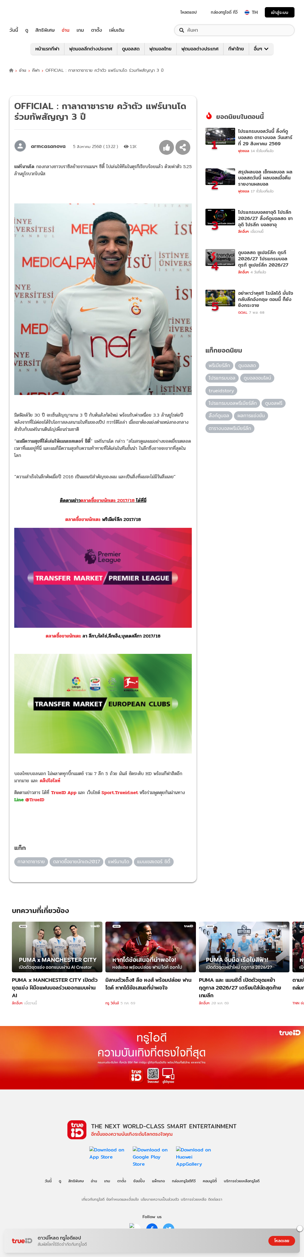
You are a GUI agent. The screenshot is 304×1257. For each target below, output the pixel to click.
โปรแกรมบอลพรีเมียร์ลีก (233, 403)
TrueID (27, 12)
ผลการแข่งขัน (251, 415)
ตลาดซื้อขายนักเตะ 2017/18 (103, 500)
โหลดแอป (188, 12)
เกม (80, 30)
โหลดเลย (281, 1240)
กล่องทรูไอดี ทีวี (224, 12)
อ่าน (65, 30)
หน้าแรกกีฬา (47, 48)
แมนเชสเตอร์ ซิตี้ (153, 861)
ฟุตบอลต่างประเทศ (199, 48)
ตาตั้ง (96, 30)
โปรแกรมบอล (222, 378)
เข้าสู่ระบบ (279, 12)
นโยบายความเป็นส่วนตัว (160, 1199)
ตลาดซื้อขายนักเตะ (103, 519)
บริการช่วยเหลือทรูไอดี (241, 1181)
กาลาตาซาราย (31, 861)
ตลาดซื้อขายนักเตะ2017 (76, 861)
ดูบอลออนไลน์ (257, 378)
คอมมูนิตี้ (210, 1181)
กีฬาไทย (236, 48)
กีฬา (35, 70)
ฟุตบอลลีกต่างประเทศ (90, 48)
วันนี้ (14, 30)
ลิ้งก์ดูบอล (219, 415)
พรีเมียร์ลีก (219, 365)
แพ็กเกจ (158, 1181)
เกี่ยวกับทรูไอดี (93, 1199)
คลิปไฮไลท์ (50, 780)
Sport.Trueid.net (120, 792)
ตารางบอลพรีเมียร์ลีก (230, 428)
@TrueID (34, 799)
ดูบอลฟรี (273, 403)
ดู (26, 30)
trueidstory (221, 390)
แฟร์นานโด (118, 861)
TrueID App (64, 792)
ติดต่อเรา (215, 1199)
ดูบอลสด (131, 48)
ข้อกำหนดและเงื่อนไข (122, 1199)
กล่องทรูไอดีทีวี (184, 1181)
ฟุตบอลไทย (160, 48)
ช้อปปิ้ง (139, 1181)
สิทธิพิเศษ (45, 30)
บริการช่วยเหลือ (193, 1199)
